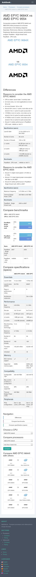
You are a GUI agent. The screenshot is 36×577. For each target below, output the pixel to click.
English (5, 562)
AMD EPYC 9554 (18, 64)
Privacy (5, 554)
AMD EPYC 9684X (18, 40)
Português (6, 571)
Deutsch (5, 564)
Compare (7, 449)
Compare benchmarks (18, 421)
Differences (18, 417)
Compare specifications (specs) (18, 425)
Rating (6, 538)
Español (5, 569)
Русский (5, 573)
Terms (4, 552)
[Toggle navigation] (32, 2)
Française (6, 566)
